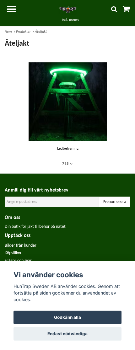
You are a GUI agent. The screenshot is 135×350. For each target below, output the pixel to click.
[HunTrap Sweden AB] (67, 10)
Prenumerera (114, 201)
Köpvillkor (13, 253)
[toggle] (15, 9)
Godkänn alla (67, 317)
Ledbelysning (67, 148)
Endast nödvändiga (67, 333)
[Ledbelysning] (68, 101)
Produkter (24, 32)
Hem (9, 32)
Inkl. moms (70, 20)
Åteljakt (41, 32)
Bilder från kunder (20, 245)
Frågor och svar (18, 260)
